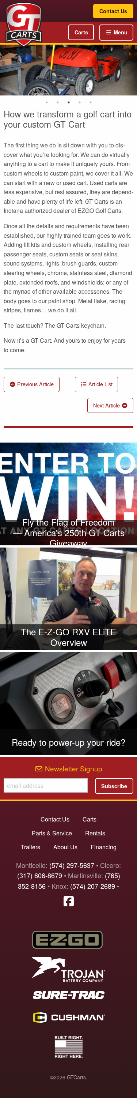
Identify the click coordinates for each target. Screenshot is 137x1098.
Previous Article (35, 384)
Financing (104, 847)
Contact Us (113, 11)
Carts (81, 32)
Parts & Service (52, 833)
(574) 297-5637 (71, 865)
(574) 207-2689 (92, 886)
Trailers (30, 847)
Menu (120, 32)
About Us (65, 847)
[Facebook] (68, 900)
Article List (100, 384)
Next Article (107, 405)
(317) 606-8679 (39, 875)
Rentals (95, 833)
